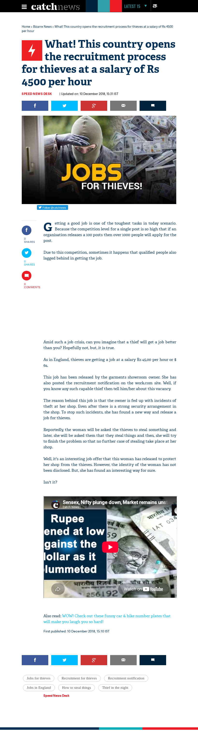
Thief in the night (115, 688)
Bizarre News (42, 26)
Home (26, 26)
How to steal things (76, 688)
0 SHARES (29, 240)
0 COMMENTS (29, 285)
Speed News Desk (37, 94)
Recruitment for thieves (79, 678)
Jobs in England (39, 688)
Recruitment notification (126, 678)
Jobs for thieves (38, 678)
